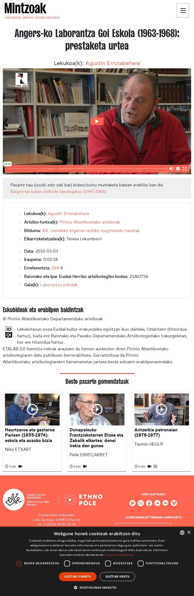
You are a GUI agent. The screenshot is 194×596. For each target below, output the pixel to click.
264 (55, 268)
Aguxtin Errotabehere (112, 63)
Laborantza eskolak (59, 284)
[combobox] (182, 532)
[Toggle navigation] (183, 11)
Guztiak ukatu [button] (117, 576)
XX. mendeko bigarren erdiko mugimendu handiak (91, 230)
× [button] (188, 532)
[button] (96, 587)
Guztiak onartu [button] (77, 576)
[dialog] (97, 561)
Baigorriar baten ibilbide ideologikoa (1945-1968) (58, 191)
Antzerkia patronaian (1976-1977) (155, 432)
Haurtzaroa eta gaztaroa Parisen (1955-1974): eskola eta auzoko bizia (30, 435)
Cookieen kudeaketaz (119, 555)
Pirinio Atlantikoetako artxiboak (89, 222)
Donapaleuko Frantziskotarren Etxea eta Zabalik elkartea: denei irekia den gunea (96, 437)
